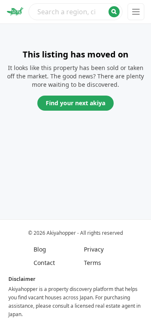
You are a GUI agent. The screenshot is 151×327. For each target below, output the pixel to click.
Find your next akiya (75, 103)
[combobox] (75, 11)
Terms (92, 263)
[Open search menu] (75, 11)
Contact (44, 263)
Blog (40, 249)
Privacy (94, 249)
